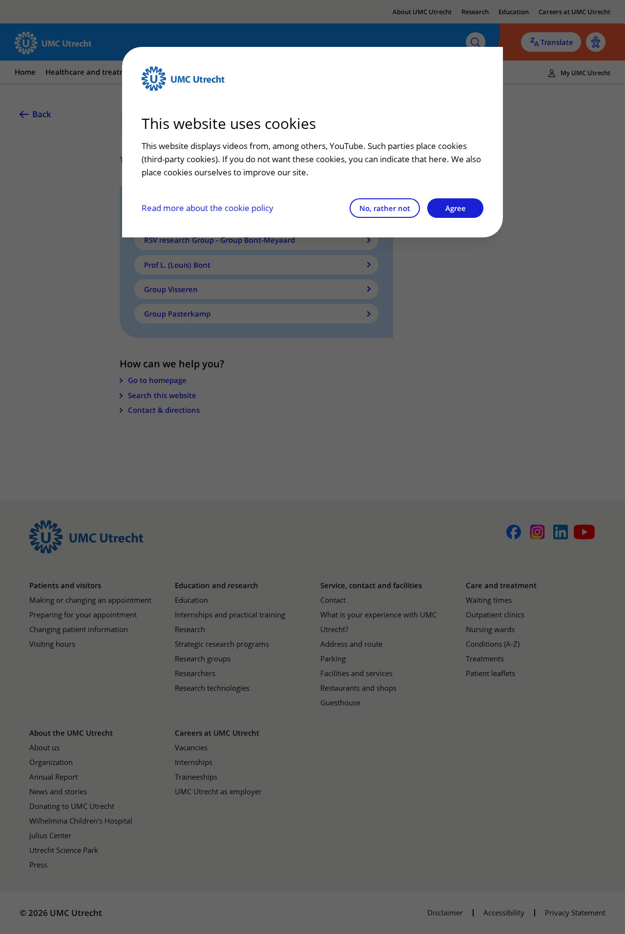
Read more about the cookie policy (207, 207)
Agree (455, 208)
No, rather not (384, 208)
